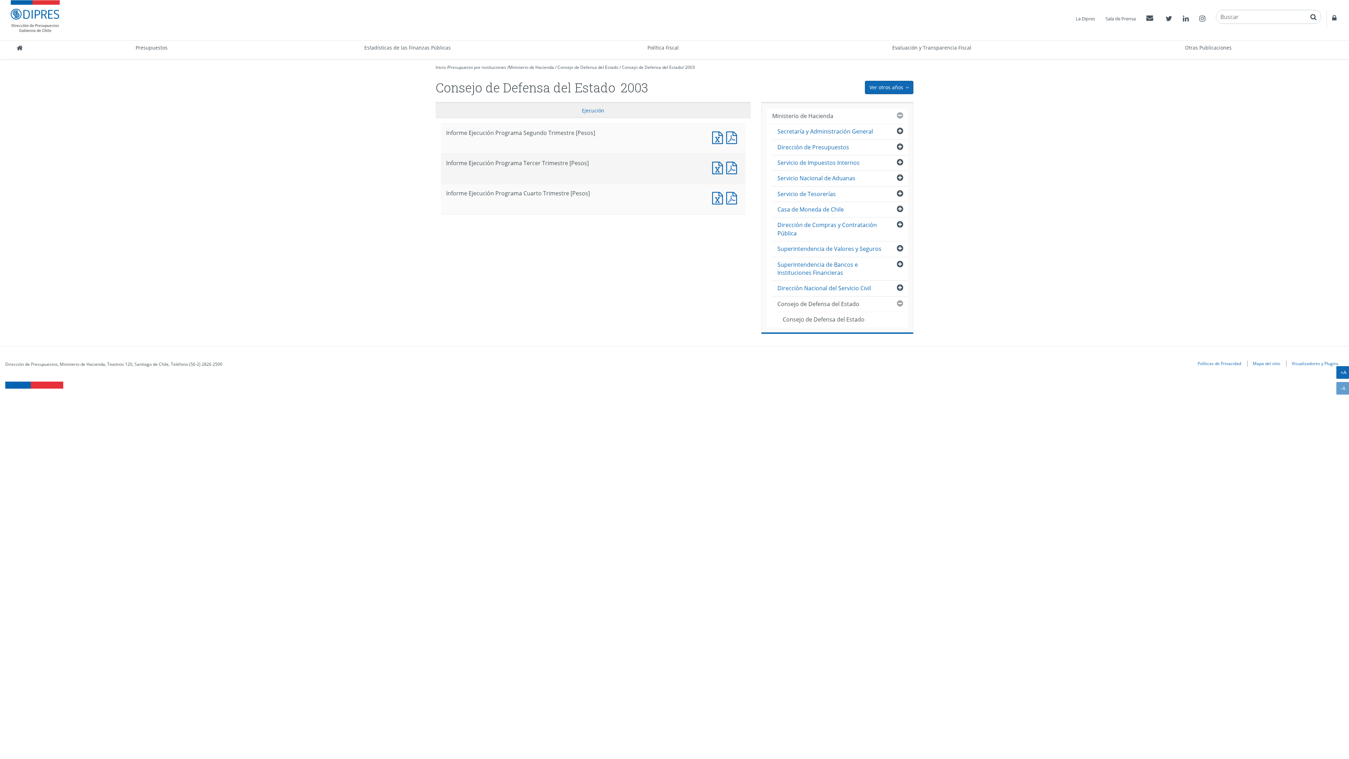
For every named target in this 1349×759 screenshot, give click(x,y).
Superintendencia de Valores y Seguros (829, 249)
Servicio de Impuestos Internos (818, 163)
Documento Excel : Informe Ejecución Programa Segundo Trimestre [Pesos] (719, 137)
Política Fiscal (663, 47)
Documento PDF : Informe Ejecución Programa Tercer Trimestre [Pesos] (733, 167)
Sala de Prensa (1121, 18)
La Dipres (1085, 18)
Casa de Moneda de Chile (810, 209)
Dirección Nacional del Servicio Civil (824, 288)
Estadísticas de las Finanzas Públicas (407, 47)
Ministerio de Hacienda (531, 67)
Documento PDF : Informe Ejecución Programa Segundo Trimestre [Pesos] (733, 137)
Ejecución (593, 110)
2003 (690, 67)
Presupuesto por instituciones (477, 67)
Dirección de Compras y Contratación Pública (827, 229)
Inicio (441, 67)
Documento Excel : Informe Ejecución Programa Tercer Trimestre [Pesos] (719, 167)
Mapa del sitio (1266, 363)
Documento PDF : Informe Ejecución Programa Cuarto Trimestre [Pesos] (733, 197)
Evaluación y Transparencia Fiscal (931, 47)
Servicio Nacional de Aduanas (816, 178)
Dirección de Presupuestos (813, 147)
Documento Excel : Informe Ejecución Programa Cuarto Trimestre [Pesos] (719, 197)
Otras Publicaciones (1208, 47)
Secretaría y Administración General (825, 131)
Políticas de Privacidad (1219, 363)
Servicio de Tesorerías (806, 194)
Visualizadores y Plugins (1315, 363)
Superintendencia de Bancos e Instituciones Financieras (817, 269)
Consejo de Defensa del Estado (588, 67)
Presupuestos (152, 47)
